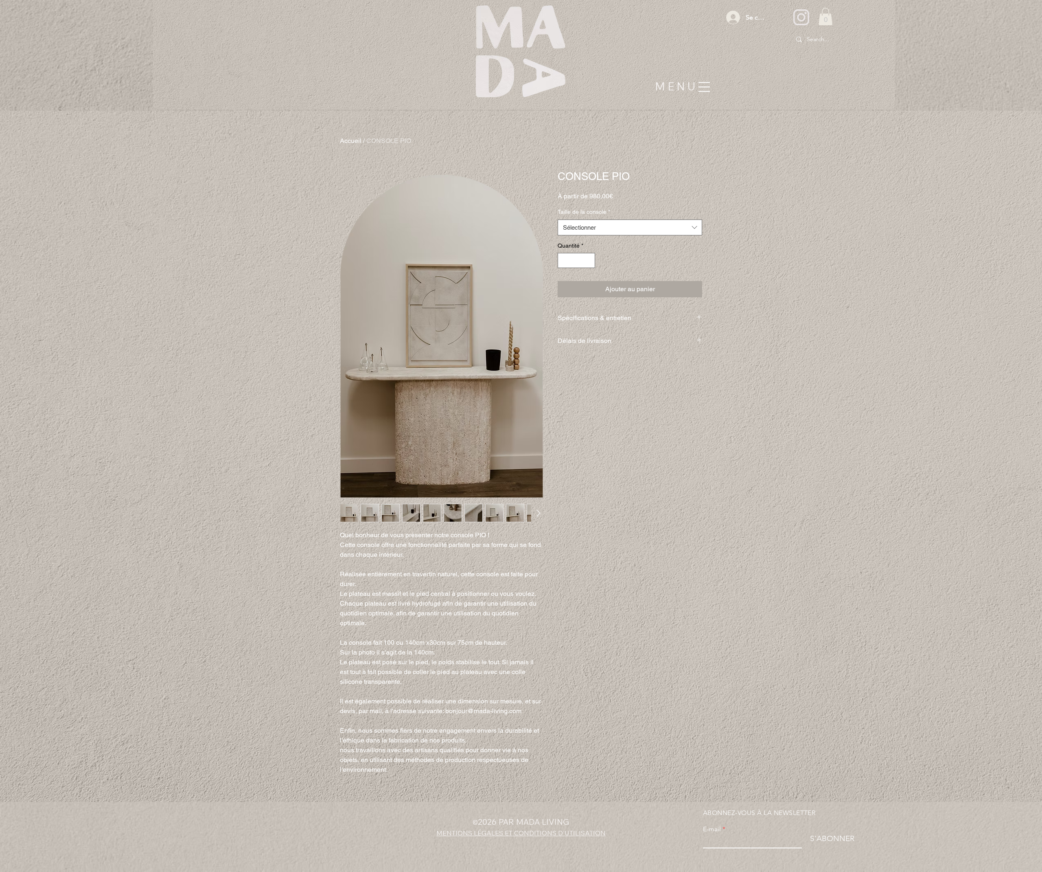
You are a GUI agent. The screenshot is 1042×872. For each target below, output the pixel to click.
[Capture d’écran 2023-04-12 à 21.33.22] (801, 17)
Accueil (350, 141)
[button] (825, 16)
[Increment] (589, 260)
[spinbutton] (576, 260)
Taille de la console (584, 212)
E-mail (712, 829)
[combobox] (630, 227)
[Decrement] (564, 260)
